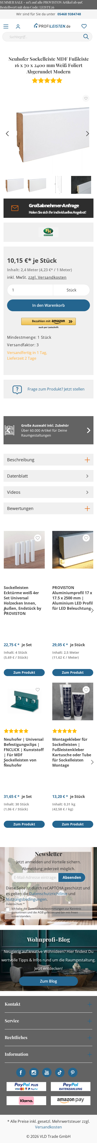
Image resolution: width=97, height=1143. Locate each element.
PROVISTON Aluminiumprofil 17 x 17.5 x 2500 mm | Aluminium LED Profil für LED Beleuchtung (72, 598)
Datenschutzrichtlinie (48, 893)
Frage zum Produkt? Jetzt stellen (56, 389)
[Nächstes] (87, 133)
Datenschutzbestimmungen (46, 909)
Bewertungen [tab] (20, 508)
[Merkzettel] (83, 25)
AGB (41, 912)
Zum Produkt (24, 672)
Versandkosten (48, 1127)
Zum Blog (48, 981)
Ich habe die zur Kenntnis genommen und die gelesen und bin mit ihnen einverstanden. (46, 912)
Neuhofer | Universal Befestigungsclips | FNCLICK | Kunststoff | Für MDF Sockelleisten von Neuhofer (24, 752)
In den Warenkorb (48, 305)
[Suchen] (86, 36)
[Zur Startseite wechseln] (52, 25)
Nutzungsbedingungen (26, 899)
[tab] (48, 460)
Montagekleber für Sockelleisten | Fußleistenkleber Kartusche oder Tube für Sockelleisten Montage (71, 752)
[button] (48, 323)
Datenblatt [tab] (17, 476)
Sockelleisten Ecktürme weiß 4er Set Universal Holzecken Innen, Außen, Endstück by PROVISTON (22, 600)
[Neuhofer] (48, 232)
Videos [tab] (13, 492)
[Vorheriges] (7, 133)
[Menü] (5, 25)
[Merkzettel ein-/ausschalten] (85, 98)
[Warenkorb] (94, 21)
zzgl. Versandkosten (47, 277)
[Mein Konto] (19, 25)
